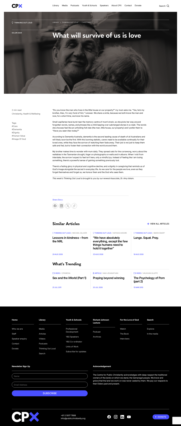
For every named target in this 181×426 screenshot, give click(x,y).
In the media (152, 334)
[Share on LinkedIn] (61, 206)
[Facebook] (109, 417)
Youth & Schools (89, 5)
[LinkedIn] (122, 417)
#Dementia (17, 129)
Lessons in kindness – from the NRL (70, 239)
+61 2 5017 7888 (68, 415)
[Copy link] (74, 206)
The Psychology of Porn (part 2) (149, 279)
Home (14, 320)
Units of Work (72, 346)
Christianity (87, 22)
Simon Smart (159, 233)
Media (65, 5)
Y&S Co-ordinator (74, 341)
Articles (42, 334)
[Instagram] (116, 417)
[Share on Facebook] (55, 206)
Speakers (104, 5)
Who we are (17, 329)
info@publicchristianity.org (73, 418)
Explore (150, 329)
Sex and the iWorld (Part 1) (69, 278)
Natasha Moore (120, 233)
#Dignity (16, 132)
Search (42, 353)
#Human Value (18, 136)
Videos (42, 338)
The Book (124, 334)
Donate (138, 5)
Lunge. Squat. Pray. (146, 238)
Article (98, 273)
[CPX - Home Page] (30, 6)
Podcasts (75, 5)
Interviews (124, 338)
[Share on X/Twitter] (68, 206)
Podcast (96, 332)
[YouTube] (129, 417)
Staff (14, 334)
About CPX (116, 5)
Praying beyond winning (108, 278)
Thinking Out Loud (23, 23)
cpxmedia (66, 273)
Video (57, 273)
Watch (123, 329)
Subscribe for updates (76, 351)
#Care (14, 126)
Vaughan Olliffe (150, 273)
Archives (97, 336)
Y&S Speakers (72, 336)
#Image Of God (19, 139)
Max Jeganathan (110, 273)
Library (55, 5)
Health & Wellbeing (31, 113)
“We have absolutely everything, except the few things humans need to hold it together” (110, 243)
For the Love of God (129, 320)
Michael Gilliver (79, 233)
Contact (128, 5)
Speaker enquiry (19, 338)
